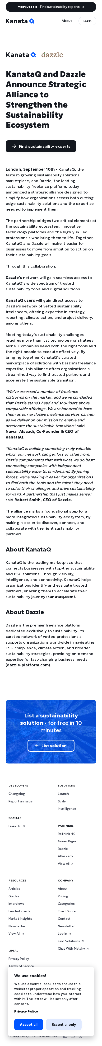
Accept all (28, 1024)
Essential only (64, 1024)
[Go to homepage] (20, 21)
